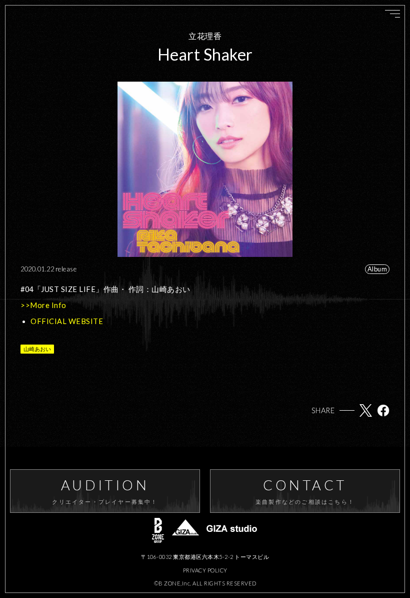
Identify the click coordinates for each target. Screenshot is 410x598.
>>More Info (43, 305)
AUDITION (105, 491)
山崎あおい (37, 349)
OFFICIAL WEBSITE (66, 321)
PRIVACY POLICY (205, 570)
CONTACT (305, 491)
